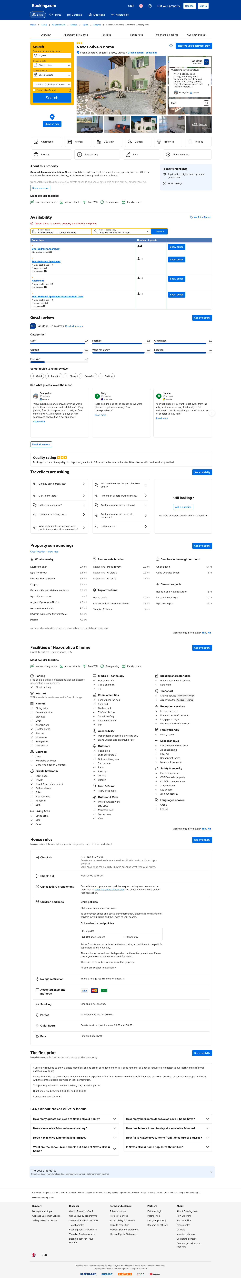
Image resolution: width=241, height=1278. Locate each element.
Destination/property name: (47, 51)
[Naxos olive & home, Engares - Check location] (78, 53)
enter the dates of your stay (109, 889)
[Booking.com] (44, 6)
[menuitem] (38, 14)
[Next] (208, 85)
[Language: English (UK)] (141, 6)
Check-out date (40, 70)
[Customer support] (150, 6)
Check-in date (39, 61)
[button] (52, 84)
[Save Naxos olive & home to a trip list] (171, 46)
